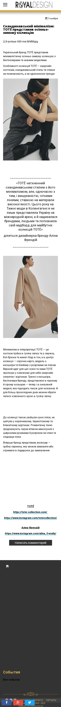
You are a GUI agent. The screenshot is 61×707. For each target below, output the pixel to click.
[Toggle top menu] (5, 5)
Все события (11, 679)
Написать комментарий (30, 542)
